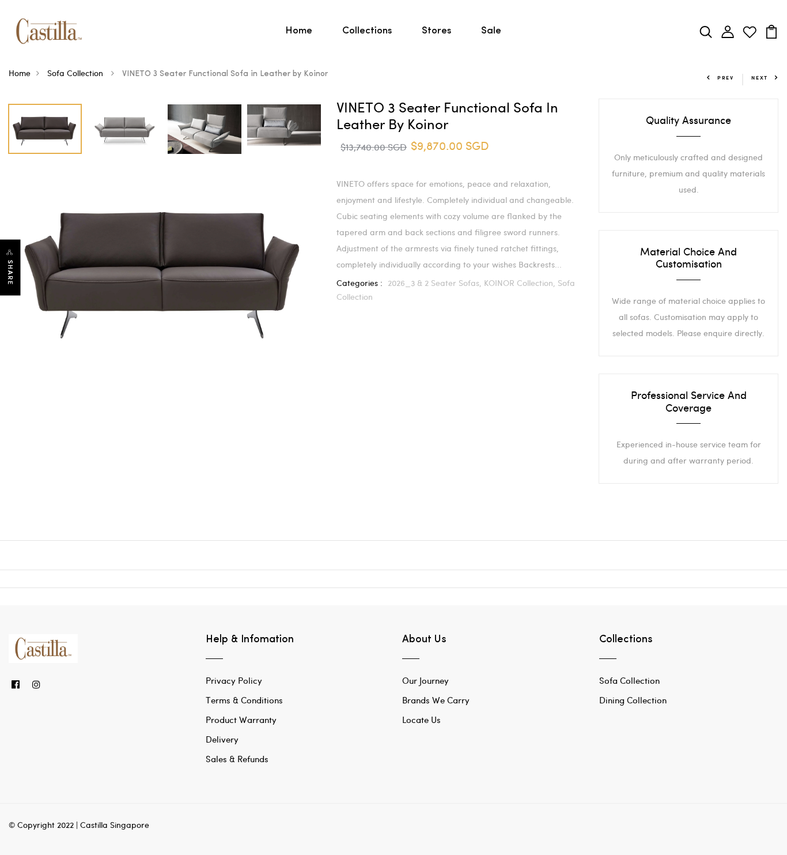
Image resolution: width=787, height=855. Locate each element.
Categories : (359, 282)
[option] (45, 126)
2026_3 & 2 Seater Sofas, (436, 282)
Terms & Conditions (244, 700)
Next (759, 77)
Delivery (222, 739)
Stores (436, 31)
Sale (491, 31)
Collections (367, 31)
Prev (725, 77)
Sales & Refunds (237, 758)
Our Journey (425, 680)
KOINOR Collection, (521, 282)
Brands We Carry (436, 700)
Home (298, 31)
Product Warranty (241, 719)
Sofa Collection (76, 72)
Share (10, 272)
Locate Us (421, 719)
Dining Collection (633, 700)
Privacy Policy (234, 680)
